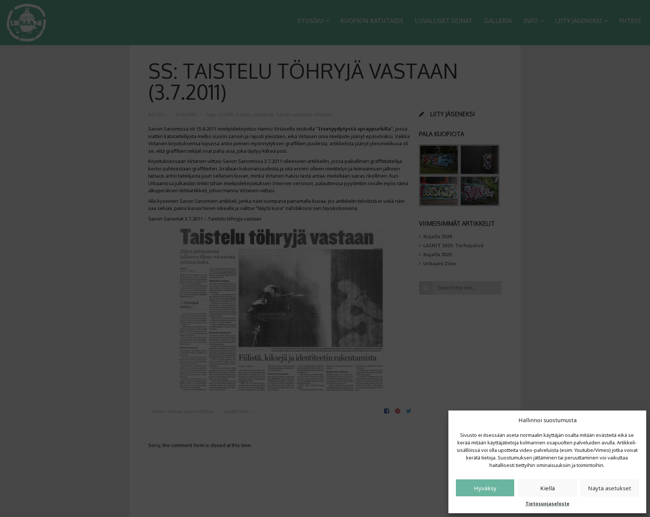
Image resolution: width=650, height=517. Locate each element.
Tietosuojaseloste (547, 503)
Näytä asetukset (609, 488)
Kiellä (547, 488)
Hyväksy (485, 488)
